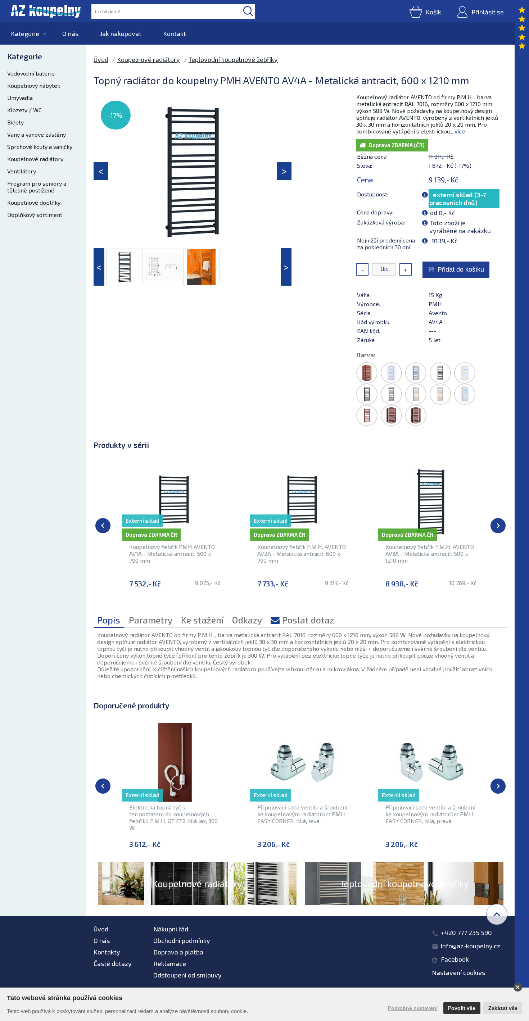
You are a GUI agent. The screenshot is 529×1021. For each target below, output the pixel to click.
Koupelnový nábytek (33, 85)
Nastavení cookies (458, 972)
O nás (70, 33)
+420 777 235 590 (466, 932)
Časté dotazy (113, 963)
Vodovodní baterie (31, 73)
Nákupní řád (170, 929)
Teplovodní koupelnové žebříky (233, 59)
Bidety (15, 122)
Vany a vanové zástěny (36, 134)
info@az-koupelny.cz (470, 946)
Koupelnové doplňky (33, 202)
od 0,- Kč (442, 213)
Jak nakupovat (120, 33)
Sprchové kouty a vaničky (39, 146)
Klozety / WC (24, 109)
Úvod (101, 59)
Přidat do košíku (461, 269)
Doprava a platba (178, 952)
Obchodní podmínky (181, 940)
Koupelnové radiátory (35, 158)
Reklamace (169, 963)
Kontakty (107, 952)
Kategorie (25, 33)
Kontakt (174, 33)
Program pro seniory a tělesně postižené (36, 187)
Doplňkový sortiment (34, 214)
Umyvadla (20, 97)
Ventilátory (21, 171)
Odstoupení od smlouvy (187, 975)
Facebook (455, 959)
